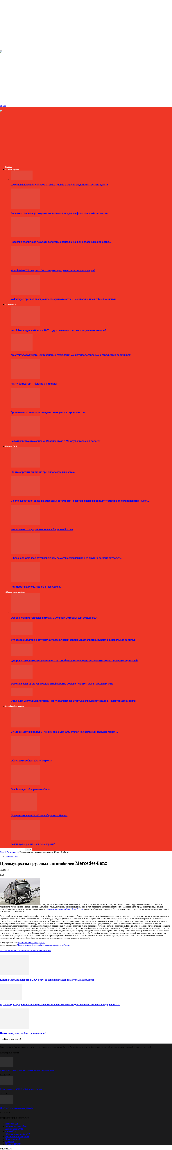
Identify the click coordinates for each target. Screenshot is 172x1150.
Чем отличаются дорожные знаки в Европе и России (42, 529)
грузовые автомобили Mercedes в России (64, 909)
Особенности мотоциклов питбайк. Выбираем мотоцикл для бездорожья (54, 617)
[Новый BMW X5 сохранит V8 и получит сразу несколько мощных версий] (25, 265)
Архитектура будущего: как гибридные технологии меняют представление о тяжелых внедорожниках (70, 355)
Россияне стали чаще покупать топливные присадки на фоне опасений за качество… (61, 213)
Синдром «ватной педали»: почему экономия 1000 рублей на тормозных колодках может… (64, 731)
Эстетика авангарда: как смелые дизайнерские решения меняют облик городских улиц (62, 683)
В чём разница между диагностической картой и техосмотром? (27, 1070)
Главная (8, 167)
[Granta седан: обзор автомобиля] (25, 784)
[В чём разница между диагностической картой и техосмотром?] (6, 1066)
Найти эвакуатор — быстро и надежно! (34, 383)
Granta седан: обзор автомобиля (30, 789)
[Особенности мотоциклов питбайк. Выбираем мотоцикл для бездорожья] (25, 612)
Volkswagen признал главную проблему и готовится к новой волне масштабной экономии (63, 299)
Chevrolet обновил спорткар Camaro (16, 1108)
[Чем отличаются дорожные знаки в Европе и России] (25, 524)
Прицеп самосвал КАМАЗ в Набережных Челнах (39, 815)
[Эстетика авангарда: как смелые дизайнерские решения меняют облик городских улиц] (22, 678)
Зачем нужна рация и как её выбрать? (33, 844)
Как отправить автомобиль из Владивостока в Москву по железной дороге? (55, 441)
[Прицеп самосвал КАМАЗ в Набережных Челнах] (24, 810)
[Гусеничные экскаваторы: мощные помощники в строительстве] (25, 407)
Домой (3, 852)
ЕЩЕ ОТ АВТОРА (42, 950)
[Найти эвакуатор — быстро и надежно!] (25, 378)
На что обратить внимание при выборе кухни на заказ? (43, 472)
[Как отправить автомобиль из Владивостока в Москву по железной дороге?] (25, 436)
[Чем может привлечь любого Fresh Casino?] (25, 581)
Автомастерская (12, 169)
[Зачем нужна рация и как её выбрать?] (25, 839)
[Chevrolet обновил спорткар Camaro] (6, 1103)
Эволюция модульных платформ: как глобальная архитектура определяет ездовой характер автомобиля (73, 700)
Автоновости (10, 304)
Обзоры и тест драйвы (15, 592)
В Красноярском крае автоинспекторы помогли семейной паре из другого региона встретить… (67, 558)
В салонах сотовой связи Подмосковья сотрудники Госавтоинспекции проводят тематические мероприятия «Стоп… (80, 500)
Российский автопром (14, 706)
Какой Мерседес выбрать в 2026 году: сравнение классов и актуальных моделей (58, 330)
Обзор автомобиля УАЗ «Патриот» (31, 760)
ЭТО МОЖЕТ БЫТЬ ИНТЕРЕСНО (17, 950)
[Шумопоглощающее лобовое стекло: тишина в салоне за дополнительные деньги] (22, 179)
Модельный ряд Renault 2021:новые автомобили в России (43, 945)
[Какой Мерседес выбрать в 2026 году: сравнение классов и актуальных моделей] (25, 325)
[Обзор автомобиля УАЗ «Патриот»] (25, 755)
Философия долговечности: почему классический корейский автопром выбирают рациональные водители (73, 639)
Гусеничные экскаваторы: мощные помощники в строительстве (48, 412)
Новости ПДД (11, 446)
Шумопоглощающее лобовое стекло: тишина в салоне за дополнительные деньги (59, 184)
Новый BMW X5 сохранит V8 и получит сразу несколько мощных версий (53, 270)
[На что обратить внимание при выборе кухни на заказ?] (25, 467)
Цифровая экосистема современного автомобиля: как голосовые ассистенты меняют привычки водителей (74, 660)
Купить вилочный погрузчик (31, 942)
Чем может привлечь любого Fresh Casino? (36, 586)
